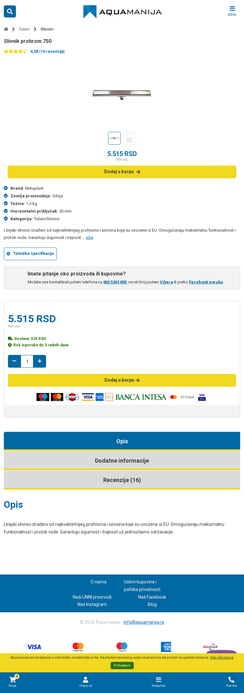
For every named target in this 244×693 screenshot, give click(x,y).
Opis (122, 441)
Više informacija (222, 657)
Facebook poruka (206, 282)
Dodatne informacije (122, 460)
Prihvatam (122, 665)
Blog (152, 604)
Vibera (166, 282)
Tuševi (24, 29)
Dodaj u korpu (119, 171)
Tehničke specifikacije (33, 253)
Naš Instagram (92, 604)
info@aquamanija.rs (144, 622)
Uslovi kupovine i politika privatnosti (142, 585)
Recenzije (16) (122, 480)
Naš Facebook (152, 597)
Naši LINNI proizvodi (92, 597)
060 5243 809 (115, 282)
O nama (98, 581)
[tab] (122, 441)
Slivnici (46, 29)
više (89, 237)
